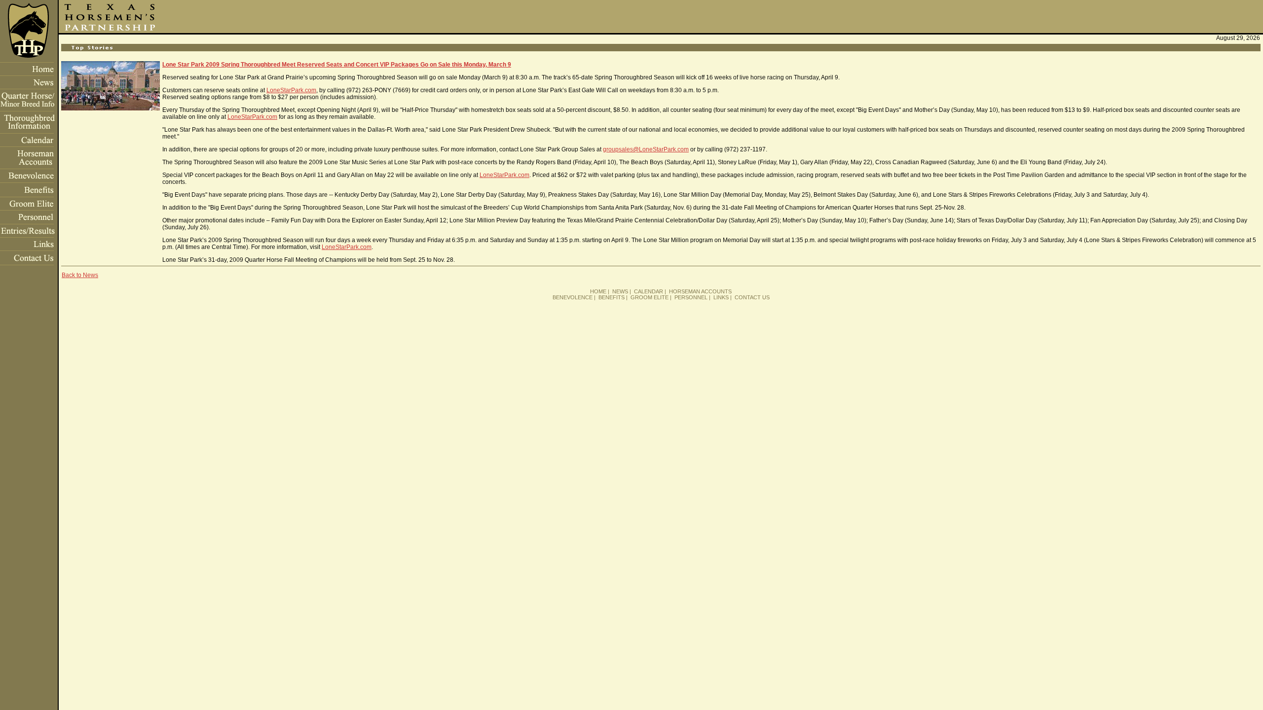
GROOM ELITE (650, 297)
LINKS (721, 297)
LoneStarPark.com (291, 90)
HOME (598, 291)
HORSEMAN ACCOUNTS (700, 291)
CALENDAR (648, 291)
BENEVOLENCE (573, 297)
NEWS (620, 291)
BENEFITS (611, 297)
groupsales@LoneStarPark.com (646, 149)
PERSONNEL (690, 297)
